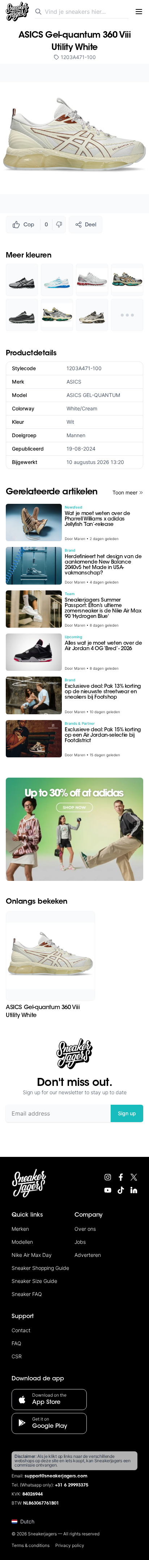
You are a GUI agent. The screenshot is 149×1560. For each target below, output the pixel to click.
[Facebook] (120, 1177)
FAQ (16, 1343)
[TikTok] (120, 1190)
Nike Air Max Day (32, 1255)
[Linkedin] (133, 1190)
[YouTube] (107, 1190)
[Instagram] (107, 1177)
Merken (20, 1229)
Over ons (85, 1229)
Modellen (22, 1242)
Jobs (80, 1242)
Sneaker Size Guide (34, 1281)
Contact (21, 1330)
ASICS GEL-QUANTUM (93, 395)
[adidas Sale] (74, 829)
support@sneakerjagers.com (56, 1476)
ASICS (74, 382)
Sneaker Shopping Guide (40, 1268)
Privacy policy (69, 1545)
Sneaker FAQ (27, 1294)
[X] (133, 1177)
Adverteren (87, 1255)
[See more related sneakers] (127, 315)
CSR (17, 1356)
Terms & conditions (31, 1545)
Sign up (127, 1113)
